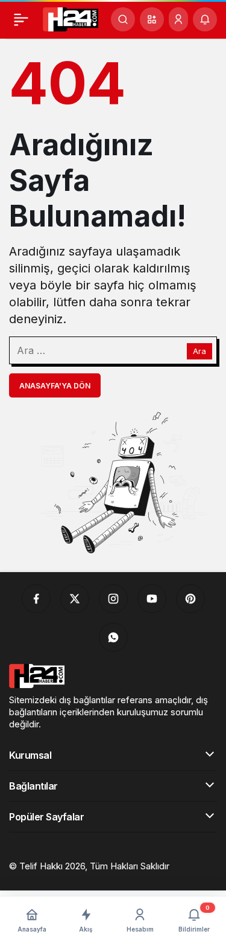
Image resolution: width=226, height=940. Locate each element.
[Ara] (123, 19)
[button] (152, 19)
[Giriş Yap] (178, 19)
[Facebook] (36, 598)
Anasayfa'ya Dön (54, 385)
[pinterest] (190, 598)
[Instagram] (113, 598)
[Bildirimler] (205, 19)
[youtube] (151, 598)
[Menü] (21, 19)
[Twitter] (74, 598)
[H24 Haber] (70, 18)
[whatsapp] (113, 637)
